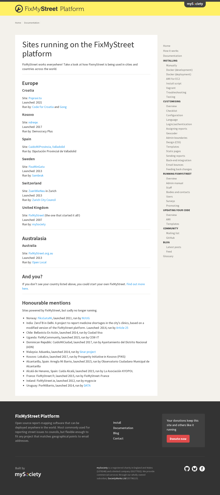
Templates (172, 146)
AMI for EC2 (173, 78)
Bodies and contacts (178, 192)
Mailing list (172, 233)
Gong (63, 107)
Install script (174, 83)
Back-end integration (178, 160)
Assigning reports (176, 128)
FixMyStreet (36, 215)
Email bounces (174, 164)
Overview (171, 106)
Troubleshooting (176, 92)
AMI (168, 219)
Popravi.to (35, 98)
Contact (118, 438)
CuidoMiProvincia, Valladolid (47, 147)
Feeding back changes (179, 169)
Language (172, 119)
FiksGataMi (45, 318)
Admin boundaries (176, 137)
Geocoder (171, 133)
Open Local (39, 262)
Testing (170, 96)
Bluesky (194, 468)
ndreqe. (33, 122)
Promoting (172, 205)
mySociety (195, 4)
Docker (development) (179, 70)
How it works (170, 50)
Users (169, 196)
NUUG (86, 318)
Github (187, 468)
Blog (116, 433)
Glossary (168, 256)
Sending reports (175, 155)
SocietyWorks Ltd (117, 478)
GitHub (170, 237)
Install (117, 423)
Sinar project (88, 352)
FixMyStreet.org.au (41, 253)
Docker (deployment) (178, 74)
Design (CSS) (173, 142)
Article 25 (122, 328)
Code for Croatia (43, 107)
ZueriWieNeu (37, 191)
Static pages (173, 151)
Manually (171, 65)
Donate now (178, 439)
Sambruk (37, 175)
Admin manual (174, 183)
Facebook (202, 468)
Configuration (174, 115)
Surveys (170, 201)
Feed (169, 251)
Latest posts (173, 247)
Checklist (171, 110)
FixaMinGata (37, 167)
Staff (169, 187)
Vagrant (171, 88)
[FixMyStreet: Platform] (50, 9)
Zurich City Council (44, 200)
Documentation (31, 22)
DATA (87, 385)
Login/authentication (179, 124)
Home (18, 22)
